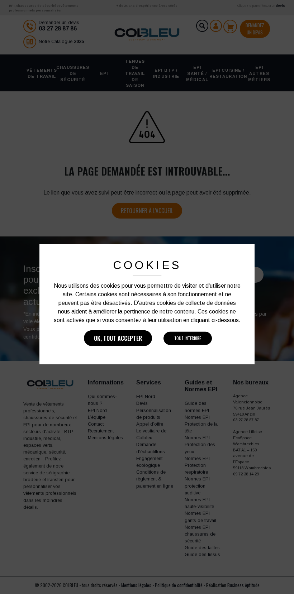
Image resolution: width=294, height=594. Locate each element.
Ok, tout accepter (118, 338)
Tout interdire (187, 338)
